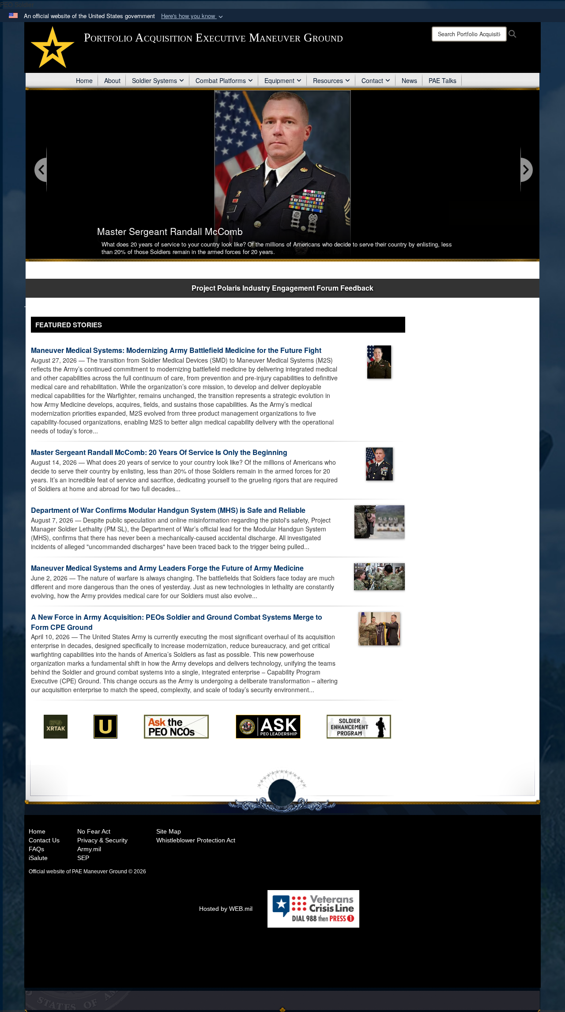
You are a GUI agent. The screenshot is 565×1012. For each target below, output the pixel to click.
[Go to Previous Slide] (41, 170)
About (112, 80)
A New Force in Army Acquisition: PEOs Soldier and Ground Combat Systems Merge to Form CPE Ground (176, 622)
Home (84, 80)
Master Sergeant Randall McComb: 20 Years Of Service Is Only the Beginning (159, 452)
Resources (328, 80)
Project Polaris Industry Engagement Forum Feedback (282, 288)
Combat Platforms (221, 80)
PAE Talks (442, 80)
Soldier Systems (154, 80)
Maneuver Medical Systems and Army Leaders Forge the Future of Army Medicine (167, 568)
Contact (372, 80)
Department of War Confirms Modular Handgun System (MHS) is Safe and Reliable (168, 510)
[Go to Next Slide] (526, 170)
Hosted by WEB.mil (225, 908)
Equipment (279, 80)
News (409, 80)
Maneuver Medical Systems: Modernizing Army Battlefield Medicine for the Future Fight (176, 350)
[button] (193, 16)
